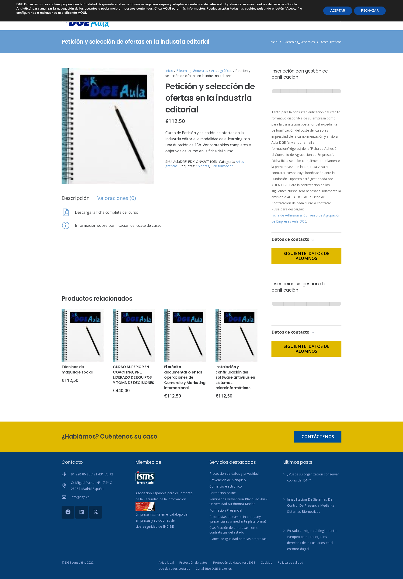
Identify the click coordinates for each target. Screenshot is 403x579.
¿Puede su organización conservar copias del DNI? (313, 477)
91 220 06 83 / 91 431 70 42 (92, 474)
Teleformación (222, 166)
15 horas (202, 166)
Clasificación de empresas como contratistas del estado (233, 529)
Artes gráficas (331, 42)
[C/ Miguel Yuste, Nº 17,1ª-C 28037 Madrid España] (66, 485)
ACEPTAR (337, 10)
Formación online (222, 493)
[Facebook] (68, 512)
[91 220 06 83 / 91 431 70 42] (66, 474)
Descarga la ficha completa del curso (106, 212)
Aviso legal (166, 562)
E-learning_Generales (299, 42)
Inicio (274, 42)
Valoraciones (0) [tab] (116, 198)
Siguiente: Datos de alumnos (307, 256)
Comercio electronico (225, 486)
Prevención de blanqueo (227, 480)
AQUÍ (167, 8)
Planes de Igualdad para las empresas (238, 539)
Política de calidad (290, 562)
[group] (306, 95)
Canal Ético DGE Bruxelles (214, 568)
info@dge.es (80, 497)
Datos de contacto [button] (291, 239)
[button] (146, 75)
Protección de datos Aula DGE (234, 562)
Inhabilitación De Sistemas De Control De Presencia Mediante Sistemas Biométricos (310, 505)
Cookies (266, 562)
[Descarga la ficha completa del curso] (68, 212)
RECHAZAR (370, 10)
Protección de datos (193, 562)
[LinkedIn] (81, 512)
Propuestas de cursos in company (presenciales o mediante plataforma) (237, 518)
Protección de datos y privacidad (234, 473)
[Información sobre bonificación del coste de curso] (68, 225)
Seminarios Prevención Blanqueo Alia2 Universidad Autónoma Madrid (238, 501)
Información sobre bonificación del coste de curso (118, 225)
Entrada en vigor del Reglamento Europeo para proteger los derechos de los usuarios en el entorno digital (312, 539)
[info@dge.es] (66, 497)
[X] (95, 512)
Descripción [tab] (76, 198)
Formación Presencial (225, 510)
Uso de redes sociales (174, 568)
